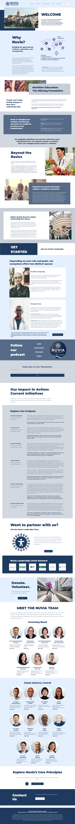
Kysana (31, 486)
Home (30, 811)
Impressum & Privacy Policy (39, 811)
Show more (11, 648)
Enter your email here (14, 369)
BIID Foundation (42, 460)
